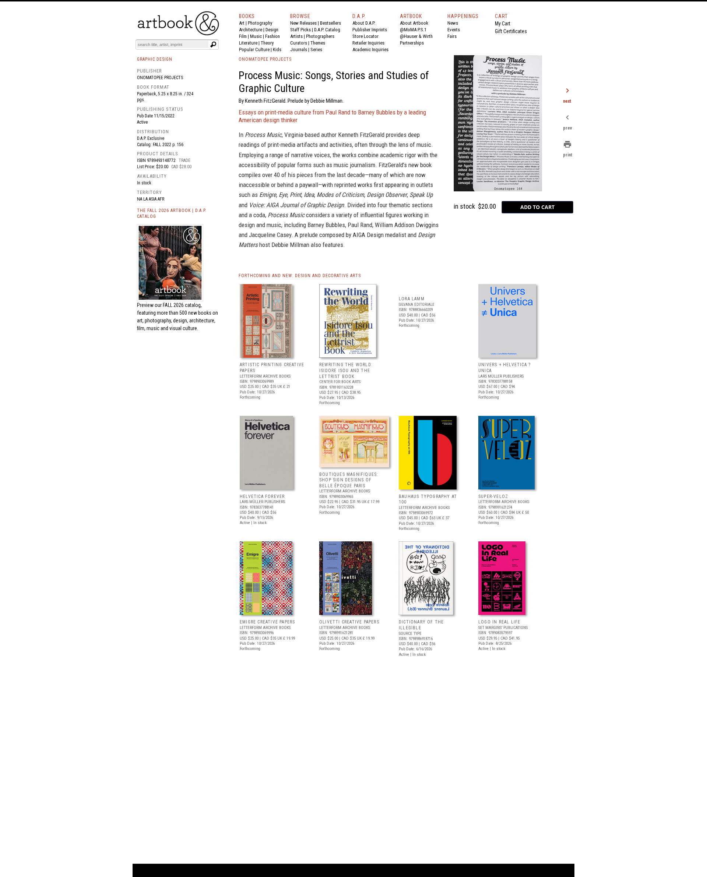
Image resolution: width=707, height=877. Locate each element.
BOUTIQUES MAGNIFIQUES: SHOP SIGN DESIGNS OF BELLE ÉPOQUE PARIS (348, 480)
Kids (277, 49)
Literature (248, 43)
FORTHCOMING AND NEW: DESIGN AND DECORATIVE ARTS (300, 275)
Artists (296, 36)
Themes (317, 43)
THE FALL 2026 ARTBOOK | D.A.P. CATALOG (172, 213)
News (452, 23)
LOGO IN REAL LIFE (499, 622)
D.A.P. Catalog (327, 29)
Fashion (272, 36)
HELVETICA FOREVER (262, 496)
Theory (267, 43)
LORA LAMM (412, 298)
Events (453, 29)
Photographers (320, 36)
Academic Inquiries (370, 49)
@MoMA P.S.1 (413, 29)
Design (271, 29)
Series (316, 49)
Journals (298, 49)
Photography (260, 23)
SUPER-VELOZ (493, 496)
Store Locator (365, 36)
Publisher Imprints (369, 29)
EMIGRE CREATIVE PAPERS (267, 622)
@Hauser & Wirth (416, 36)
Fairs (452, 36)
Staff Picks (300, 29)
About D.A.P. (363, 23)
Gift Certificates (511, 31)
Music (256, 36)
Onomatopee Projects (160, 77)
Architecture (250, 29)
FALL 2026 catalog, (182, 305)
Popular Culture (254, 49)
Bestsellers (330, 23)
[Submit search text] (213, 44)
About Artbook (414, 23)
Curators (298, 43)
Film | (244, 36)
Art (242, 23)
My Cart (502, 23)
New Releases (303, 23)
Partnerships (412, 43)
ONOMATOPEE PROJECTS (265, 59)
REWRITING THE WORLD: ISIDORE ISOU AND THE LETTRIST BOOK (346, 370)
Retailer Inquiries (368, 43)
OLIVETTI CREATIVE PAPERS (349, 622)
